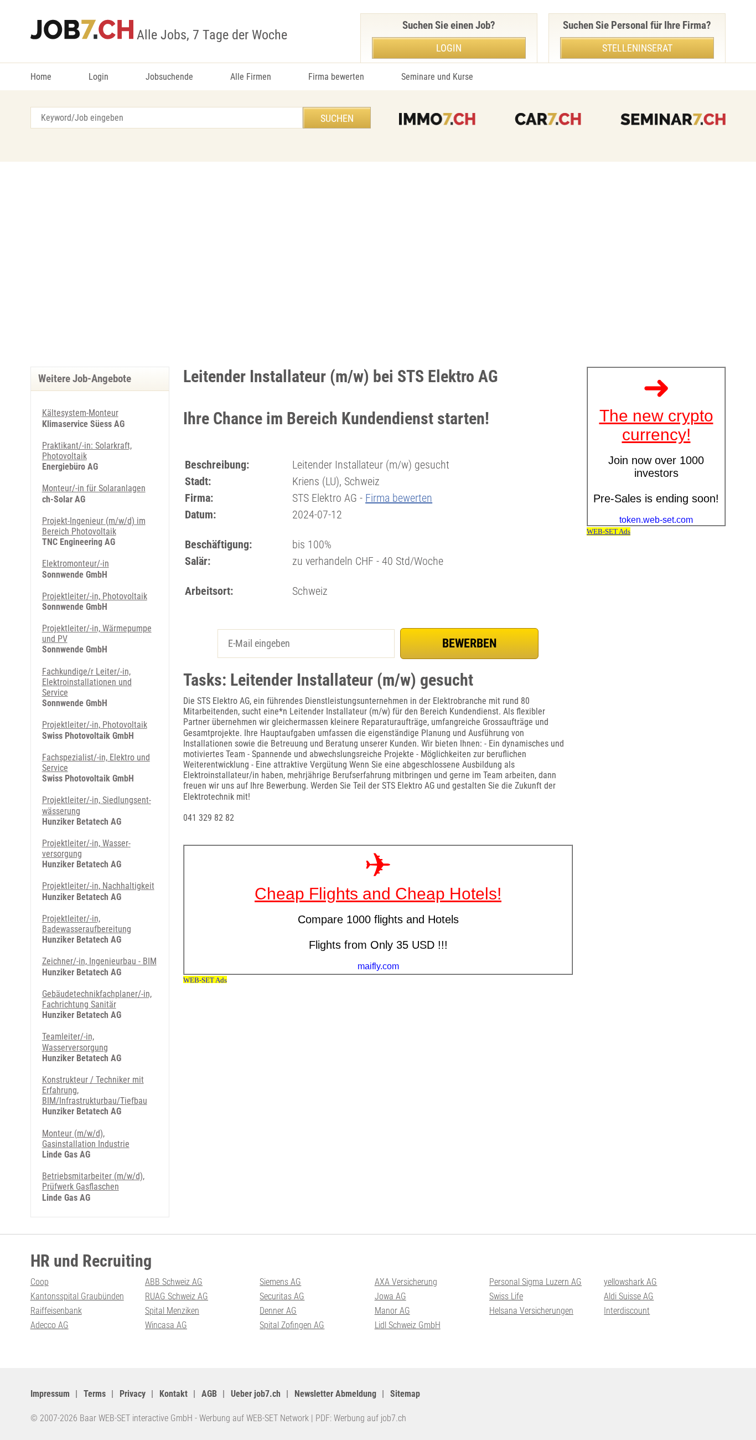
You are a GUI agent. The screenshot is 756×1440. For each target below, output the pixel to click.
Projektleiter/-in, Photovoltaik (94, 596)
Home (40, 76)
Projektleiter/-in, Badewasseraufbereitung (86, 923)
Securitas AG (282, 1296)
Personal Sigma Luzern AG (535, 1282)
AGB (209, 1393)
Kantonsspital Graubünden (77, 1296)
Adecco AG (49, 1325)
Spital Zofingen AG (292, 1325)
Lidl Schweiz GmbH (408, 1325)
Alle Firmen (250, 76)
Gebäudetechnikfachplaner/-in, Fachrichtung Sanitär (97, 999)
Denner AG (278, 1310)
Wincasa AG (166, 1325)
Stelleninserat (637, 48)
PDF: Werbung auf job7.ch (360, 1418)
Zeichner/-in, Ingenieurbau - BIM (99, 961)
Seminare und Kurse (437, 76)
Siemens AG (280, 1282)
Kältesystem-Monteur (80, 413)
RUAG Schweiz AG (176, 1296)
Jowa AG (390, 1296)
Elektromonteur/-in (75, 563)
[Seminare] (673, 119)
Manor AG (392, 1310)
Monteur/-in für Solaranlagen (94, 488)
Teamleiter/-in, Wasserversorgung (75, 1041)
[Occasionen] (548, 119)
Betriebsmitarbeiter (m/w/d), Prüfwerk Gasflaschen (93, 1181)
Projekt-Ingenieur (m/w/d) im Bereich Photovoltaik (94, 526)
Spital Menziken (172, 1310)
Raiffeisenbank (56, 1310)
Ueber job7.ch (256, 1393)
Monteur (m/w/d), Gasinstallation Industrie (86, 1138)
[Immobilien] (437, 119)
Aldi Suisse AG (629, 1296)
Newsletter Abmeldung (335, 1393)
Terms (95, 1393)
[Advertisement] (378, 261)
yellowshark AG (630, 1282)
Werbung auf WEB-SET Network (254, 1418)
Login (98, 76)
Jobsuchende (169, 76)
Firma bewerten (336, 76)
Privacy (133, 1393)
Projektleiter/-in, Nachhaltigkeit (98, 886)
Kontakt (173, 1393)
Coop (39, 1282)
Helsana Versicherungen (531, 1310)
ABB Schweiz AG (174, 1282)
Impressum (50, 1393)
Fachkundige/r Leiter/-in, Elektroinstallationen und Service (87, 682)
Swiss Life (506, 1296)
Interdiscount (627, 1310)
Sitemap (405, 1393)
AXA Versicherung (406, 1282)
